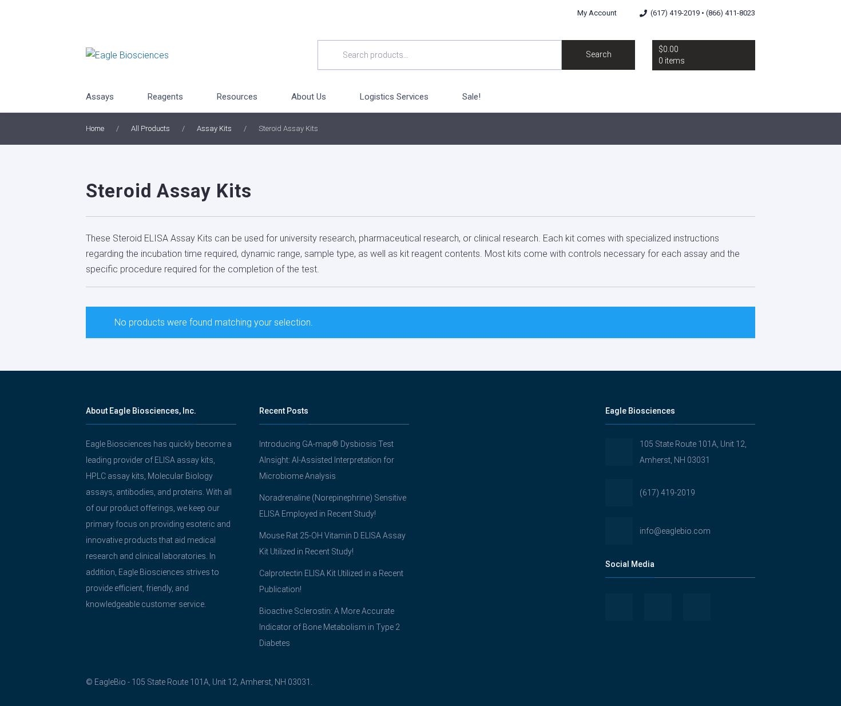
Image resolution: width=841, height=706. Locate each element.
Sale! (471, 97)
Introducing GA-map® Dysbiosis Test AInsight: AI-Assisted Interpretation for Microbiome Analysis (326, 460)
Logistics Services (394, 97)
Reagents (165, 97)
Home (95, 128)
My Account (597, 13)
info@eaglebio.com (675, 531)
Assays (100, 97)
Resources (237, 97)
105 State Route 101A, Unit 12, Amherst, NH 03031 (693, 452)
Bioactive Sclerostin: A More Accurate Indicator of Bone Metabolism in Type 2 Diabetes (329, 627)
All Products (150, 128)
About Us (308, 97)
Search (599, 54)
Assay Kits (214, 128)
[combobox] (440, 55)
